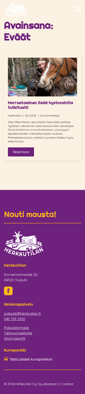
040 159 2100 (14, 319)
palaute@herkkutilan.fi (22, 313)
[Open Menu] (78, 9)
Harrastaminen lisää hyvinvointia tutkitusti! (40, 105)
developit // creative (58, 384)
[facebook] (8, 291)
